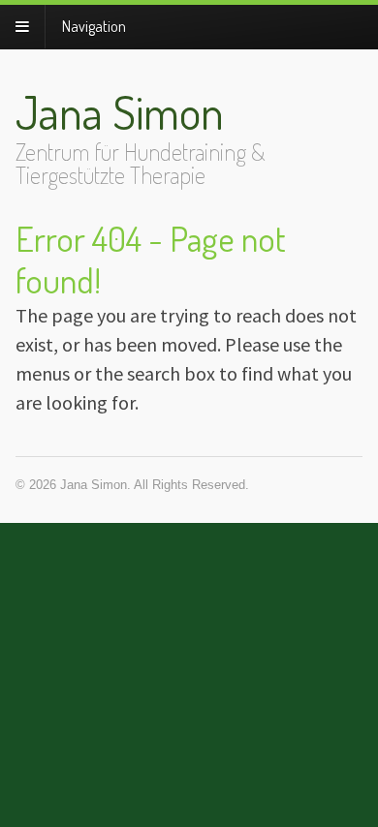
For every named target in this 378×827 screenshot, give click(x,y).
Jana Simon (120, 111)
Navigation (94, 26)
